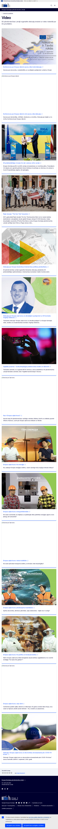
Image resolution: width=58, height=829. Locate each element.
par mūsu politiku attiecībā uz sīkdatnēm (39, 817)
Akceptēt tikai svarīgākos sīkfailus (34, 825)
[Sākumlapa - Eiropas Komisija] (6, 5)
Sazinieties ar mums (37, 803)
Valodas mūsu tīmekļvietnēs (24, 805)
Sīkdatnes (36, 805)
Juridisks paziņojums (7, 808)
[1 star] (3, 773)
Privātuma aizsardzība (47, 805)
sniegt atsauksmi (20, 773)
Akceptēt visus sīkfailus (13, 825)
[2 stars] (4, 773)
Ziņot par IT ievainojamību (8, 805)
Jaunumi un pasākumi (8, 13)
